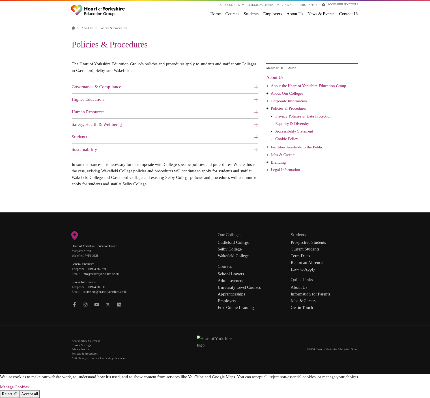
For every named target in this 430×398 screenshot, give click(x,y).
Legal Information (285, 169)
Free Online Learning (236, 307)
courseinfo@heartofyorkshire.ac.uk (105, 291)
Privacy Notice (80, 349)
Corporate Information (289, 101)
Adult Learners (230, 280)
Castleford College (233, 242)
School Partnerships (263, 4)
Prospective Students (308, 242)
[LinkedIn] (119, 304)
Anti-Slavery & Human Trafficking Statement (99, 358)
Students (251, 13)
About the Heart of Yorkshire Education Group (308, 85)
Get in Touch (302, 307)
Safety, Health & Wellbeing (97, 124)
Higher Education (88, 99)
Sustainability (84, 149)
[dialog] (215, 386)
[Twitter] (108, 304)
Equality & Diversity (292, 123)
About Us (294, 13)
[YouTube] (97, 304)
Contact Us (348, 13)
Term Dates (300, 255)
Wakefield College (233, 255)
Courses (232, 13)
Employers (272, 13)
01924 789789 (97, 269)
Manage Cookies (14, 387)
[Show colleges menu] (243, 5)
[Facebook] (74, 304)
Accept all (29, 394)
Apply (312, 4)
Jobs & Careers (294, 4)
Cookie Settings (81, 345)
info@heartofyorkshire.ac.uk (100, 274)
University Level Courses (239, 287)
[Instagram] (85, 304)
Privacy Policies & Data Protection (303, 116)
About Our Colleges (287, 93)
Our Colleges (229, 4)
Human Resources (88, 111)
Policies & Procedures (288, 108)
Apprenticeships (231, 294)
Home (215, 13)
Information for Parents (310, 294)
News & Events (321, 13)
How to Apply (303, 269)
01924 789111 (96, 287)
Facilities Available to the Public (297, 147)
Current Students (305, 249)
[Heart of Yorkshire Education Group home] (98, 8)
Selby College (230, 249)
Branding (278, 162)
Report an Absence (306, 262)
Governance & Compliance (96, 86)
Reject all (9, 394)
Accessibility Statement (294, 131)
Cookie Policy (286, 139)
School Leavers (231, 274)
